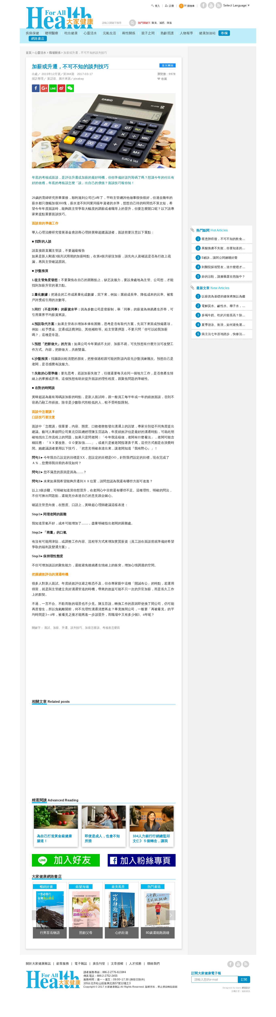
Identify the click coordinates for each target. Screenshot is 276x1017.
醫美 (154, 22)
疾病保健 (32, 33)
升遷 (65, 627)
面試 (47, 627)
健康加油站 (207, 33)
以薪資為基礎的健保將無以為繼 (223, 296)
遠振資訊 (246, 991)
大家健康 (59, 18)
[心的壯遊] (122, 910)
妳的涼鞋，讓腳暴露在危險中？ (223, 276)
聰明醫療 (51, 33)
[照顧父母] (86, 910)
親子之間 (148, 33)
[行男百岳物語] (50, 910)
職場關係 (55, 52)
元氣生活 (109, 33)
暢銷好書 (46, 886)
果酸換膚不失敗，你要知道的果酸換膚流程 (231, 248)
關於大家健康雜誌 (38, 963)
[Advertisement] (66, 662)
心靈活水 (90, 33)
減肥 (161, 22)
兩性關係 (128, 33)
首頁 (29, 52)
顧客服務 (62, 963)
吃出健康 (71, 33)
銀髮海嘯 (82, 886)
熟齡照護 (167, 33)
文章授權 (117, 963)
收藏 (163, 78)
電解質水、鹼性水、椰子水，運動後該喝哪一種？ (236, 306)
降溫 (169, 22)
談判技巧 (76, 627)
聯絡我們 (153, 963)
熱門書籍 (154, 886)
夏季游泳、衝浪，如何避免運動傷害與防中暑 (233, 324)
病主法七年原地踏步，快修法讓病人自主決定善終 (236, 334)
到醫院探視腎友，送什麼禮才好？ (225, 267)
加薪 (56, 627)
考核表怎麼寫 (111, 627)
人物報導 (186, 33)
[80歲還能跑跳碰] (158, 910)
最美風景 (118, 886)
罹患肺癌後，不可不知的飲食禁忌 (225, 239)
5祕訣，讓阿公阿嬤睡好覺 (220, 257)
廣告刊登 (99, 963)
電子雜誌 (81, 963)
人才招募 (135, 963)
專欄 (224, 33)
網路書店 (37, 38)
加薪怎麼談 (92, 627)
